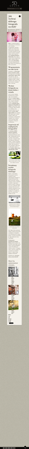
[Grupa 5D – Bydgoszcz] (14, 4)
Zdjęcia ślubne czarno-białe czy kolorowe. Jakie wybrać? (12, 276)
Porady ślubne (14, 31)
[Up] (25, 447)
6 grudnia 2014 (12, 29)
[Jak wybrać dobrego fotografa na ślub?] (14, 41)
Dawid (18, 29)
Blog (10, 31)
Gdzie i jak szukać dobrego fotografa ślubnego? (12, 292)
